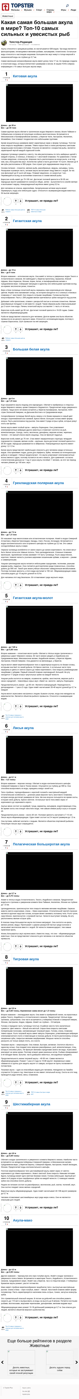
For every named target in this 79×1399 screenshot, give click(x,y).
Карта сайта (26, 1388)
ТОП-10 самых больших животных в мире (38, 211)
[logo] (16, 6)
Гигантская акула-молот (33, 598)
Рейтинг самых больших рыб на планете (15, 211)
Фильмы (15, 10)
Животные (7, 16)
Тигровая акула (26, 959)
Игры (63, 10)
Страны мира (50, 11)
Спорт (39, 10)
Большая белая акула (31, 349)
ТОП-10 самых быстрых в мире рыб (40, 1093)
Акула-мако (22, 1220)
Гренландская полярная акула (38, 483)
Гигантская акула (27, 221)
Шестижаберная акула (31, 1104)
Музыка (28, 10)
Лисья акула (23, 728)
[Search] (67, 6)
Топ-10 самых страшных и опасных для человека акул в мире (14, 717)
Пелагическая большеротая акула (41, 844)
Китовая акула (25, 76)
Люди (73, 10)
